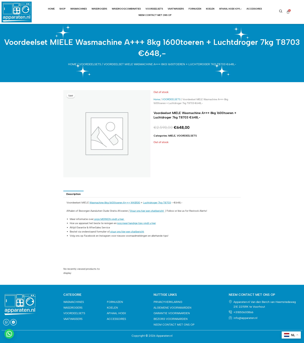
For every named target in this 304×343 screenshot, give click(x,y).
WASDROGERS (99, 8)
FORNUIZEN (195, 8)
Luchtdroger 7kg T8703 (157, 202)
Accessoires (254, 8)
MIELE (171, 135)
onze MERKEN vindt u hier (109, 219)
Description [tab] (73, 194)
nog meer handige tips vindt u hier (136, 223)
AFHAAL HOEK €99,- (230, 8)
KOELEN (210, 8)
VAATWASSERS (176, 8)
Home (51, 8)
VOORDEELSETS (154, 8)
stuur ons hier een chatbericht (127, 231)
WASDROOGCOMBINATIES (126, 8)
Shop (62, 8)
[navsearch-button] (281, 12)
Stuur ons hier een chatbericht (147, 210)
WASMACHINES (78, 8)
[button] (9, 334)
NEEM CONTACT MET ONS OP (155, 15)
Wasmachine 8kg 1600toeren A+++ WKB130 (114, 202)
